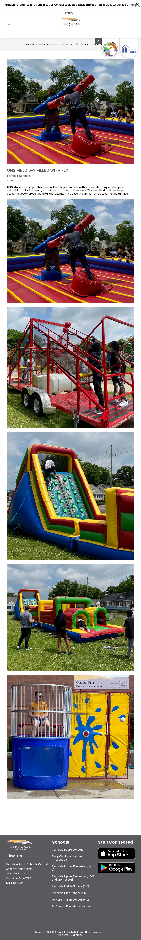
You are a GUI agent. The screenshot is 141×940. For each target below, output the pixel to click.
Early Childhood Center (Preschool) (67, 858)
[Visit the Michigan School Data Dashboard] (129, 48)
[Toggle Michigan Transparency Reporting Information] (98, 41)
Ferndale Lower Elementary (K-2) (72, 868)
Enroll (70, 13)
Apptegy (77, 935)
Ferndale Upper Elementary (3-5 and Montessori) (73, 878)
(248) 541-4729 (15, 883)
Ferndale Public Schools (41, 44)
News (68, 44)
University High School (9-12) (70, 899)
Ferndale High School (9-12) (69, 893)
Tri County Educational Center (71, 906)
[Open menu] (9, 24)
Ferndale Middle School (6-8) (70, 886)
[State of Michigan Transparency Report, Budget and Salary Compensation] (110, 48)
